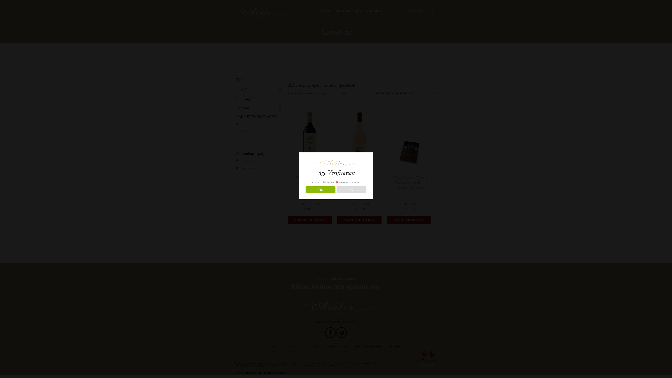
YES (320, 189)
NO (351, 189)
